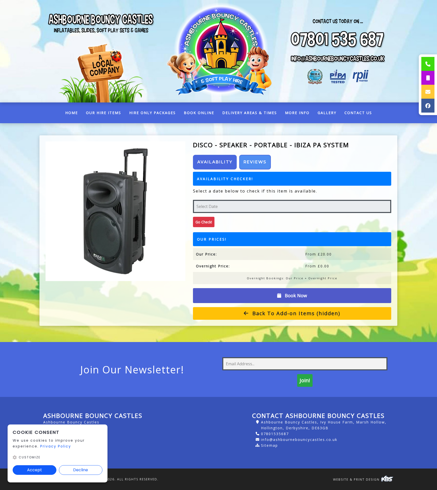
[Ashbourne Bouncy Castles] (218, 51)
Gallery (327, 112)
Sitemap (269, 445)
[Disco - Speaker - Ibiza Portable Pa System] (115, 211)
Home (73, 114)
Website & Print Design (357, 479)
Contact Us (358, 112)
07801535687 (275, 433)
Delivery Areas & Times (249, 112)
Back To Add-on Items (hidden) (295, 313)
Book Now (295, 295)
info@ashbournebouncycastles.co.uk (299, 439)
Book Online (199, 112)
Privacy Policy (55, 446)
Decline (80, 470)
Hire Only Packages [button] (152, 112)
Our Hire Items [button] (103, 112)
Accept (34, 470)
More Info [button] (297, 112)
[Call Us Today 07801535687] (338, 39)
